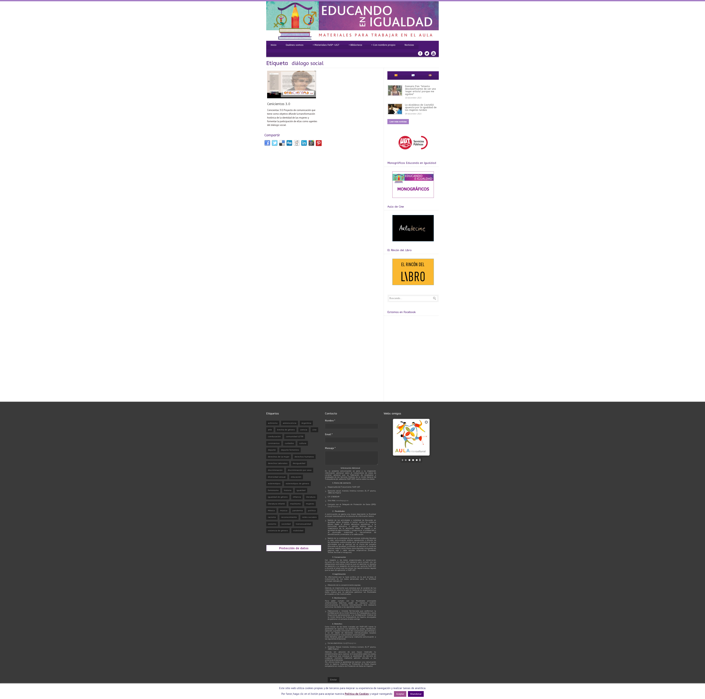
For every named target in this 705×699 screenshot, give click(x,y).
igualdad (301, 490)
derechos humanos (304, 456)
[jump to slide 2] (409, 460)
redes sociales (309, 517)
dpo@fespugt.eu (334, 506)
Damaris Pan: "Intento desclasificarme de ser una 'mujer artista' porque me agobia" (420, 90)
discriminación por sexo (300, 470)
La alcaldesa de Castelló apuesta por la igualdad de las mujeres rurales (421, 107)
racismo (272, 517)
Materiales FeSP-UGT (326, 45)
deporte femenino (290, 449)
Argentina (306, 423)
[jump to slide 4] (417, 460)
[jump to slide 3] (413, 460)
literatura (310, 496)
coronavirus (274, 443)
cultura (302, 443)
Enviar (333, 679)
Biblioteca (355, 45)
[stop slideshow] (421, 460)
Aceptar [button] (400, 694)
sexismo (272, 523)
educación (296, 476)
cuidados (289, 443)
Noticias (409, 45)
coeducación (274, 436)
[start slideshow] (402, 460)
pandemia (297, 510)
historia (287, 490)
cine (314, 429)
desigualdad (299, 463)
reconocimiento (289, 517)
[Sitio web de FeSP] (413, 151)
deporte (272, 449)
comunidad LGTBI (294, 436)
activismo (273, 423)
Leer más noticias (398, 121)
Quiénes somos (294, 45)
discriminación (275, 470)
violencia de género (278, 530)
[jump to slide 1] (406, 460)
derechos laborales (278, 463)
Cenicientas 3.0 (278, 104)
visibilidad (298, 530)
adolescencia (289, 423)
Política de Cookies (357, 694)
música (283, 510)
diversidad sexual (277, 476)
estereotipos (274, 483)
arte (270, 429)
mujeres (310, 503)
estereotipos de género (297, 483)
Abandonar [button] (416, 694)
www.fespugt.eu (342, 500)
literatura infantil (276, 503)
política (312, 510)
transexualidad (303, 523)
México (271, 510)
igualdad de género (278, 496)
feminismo (273, 490)
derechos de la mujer (278, 456)
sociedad (286, 523)
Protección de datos (293, 548)
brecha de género (286, 429)
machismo (295, 503)
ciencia (303, 429)
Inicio (273, 45)
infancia (297, 496)
